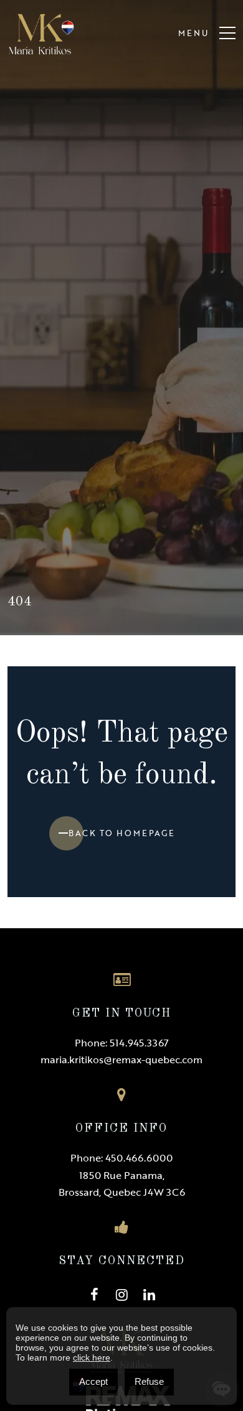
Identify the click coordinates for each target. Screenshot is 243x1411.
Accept (93, 1381)
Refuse (149, 1381)
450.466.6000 (139, 1157)
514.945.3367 (139, 1042)
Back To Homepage (122, 833)
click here (91, 1357)
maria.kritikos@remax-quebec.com (121, 1059)
